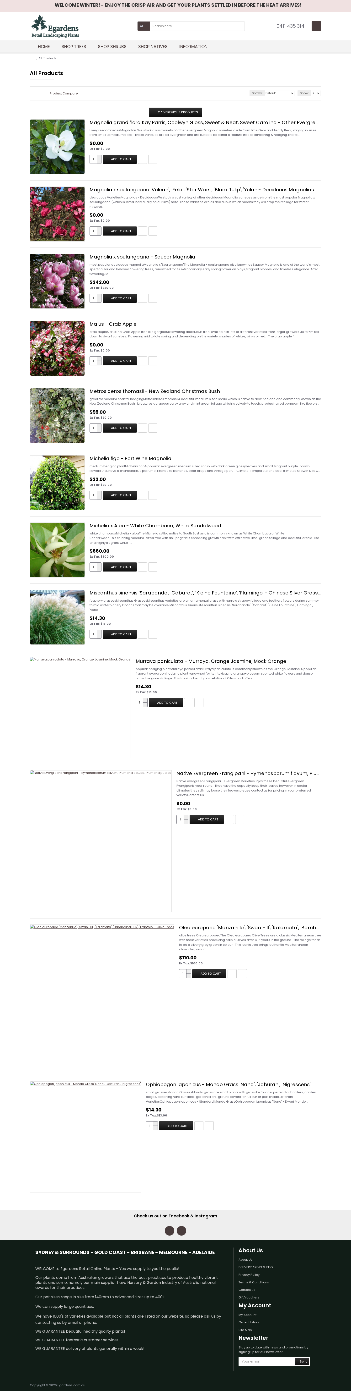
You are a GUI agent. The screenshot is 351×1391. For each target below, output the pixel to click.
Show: (304, 93)
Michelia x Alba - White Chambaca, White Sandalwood (155, 525)
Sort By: (257, 93)
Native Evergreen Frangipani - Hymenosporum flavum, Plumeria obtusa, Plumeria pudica (248, 773)
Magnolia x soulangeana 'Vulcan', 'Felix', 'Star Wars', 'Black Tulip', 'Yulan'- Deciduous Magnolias (202, 190)
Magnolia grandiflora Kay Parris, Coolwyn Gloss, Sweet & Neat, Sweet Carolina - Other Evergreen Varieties (205, 122)
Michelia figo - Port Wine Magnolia (130, 458)
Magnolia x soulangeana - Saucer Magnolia (142, 257)
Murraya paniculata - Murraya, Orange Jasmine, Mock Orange (211, 661)
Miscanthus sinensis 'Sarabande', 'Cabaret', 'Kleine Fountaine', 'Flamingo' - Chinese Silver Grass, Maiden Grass (205, 593)
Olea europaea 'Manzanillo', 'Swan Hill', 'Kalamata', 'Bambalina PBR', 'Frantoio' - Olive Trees (250, 927)
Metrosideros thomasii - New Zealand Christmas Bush (155, 391)
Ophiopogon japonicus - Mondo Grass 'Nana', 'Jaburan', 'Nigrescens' (228, 1084)
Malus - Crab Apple (113, 324)
